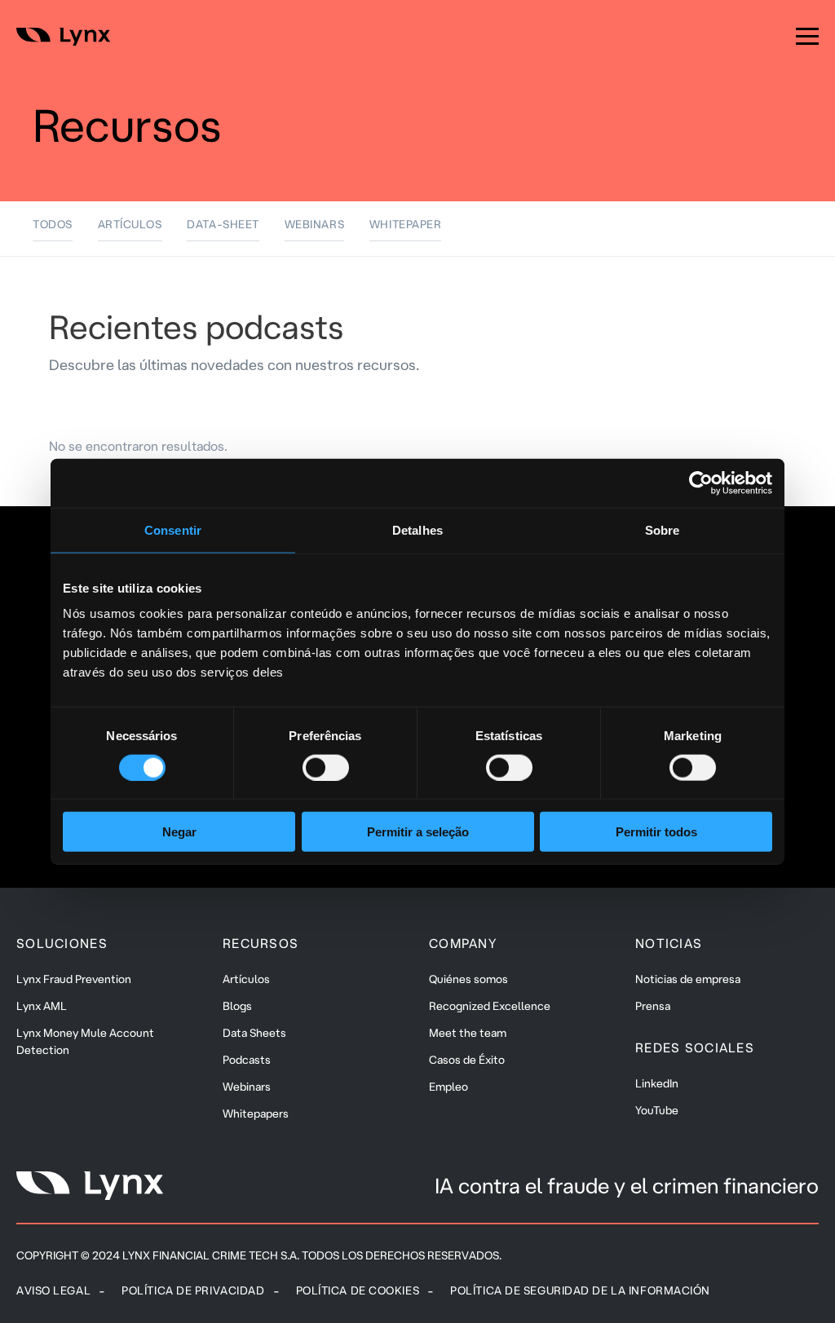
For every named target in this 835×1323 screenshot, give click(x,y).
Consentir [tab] (172, 529)
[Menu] (807, 36)
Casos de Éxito (467, 1059)
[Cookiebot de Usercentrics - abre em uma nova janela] (701, 482)
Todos (53, 224)
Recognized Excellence (489, 1005)
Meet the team (467, 1032)
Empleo (448, 1086)
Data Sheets (254, 1032)
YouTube (656, 1110)
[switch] (326, 767)
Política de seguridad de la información (580, 1290)
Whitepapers (256, 1113)
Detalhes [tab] (417, 529)
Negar (179, 832)
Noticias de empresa (687, 979)
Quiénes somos (468, 979)
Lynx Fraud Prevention (73, 979)
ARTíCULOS (130, 224)
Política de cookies (358, 1290)
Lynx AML (41, 1005)
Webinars (247, 1086)
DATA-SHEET (223, 224)
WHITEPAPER (405, 224)
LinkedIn (656, 1083)
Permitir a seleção (418, 832)
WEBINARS (314, 224)
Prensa (652, 1005)
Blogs (237, 1005)
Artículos (246, 979)
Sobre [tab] (662, 529)
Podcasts (247, 1059)
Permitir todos (656, 832)
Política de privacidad (192, 1290)
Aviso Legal (53, 1290)
